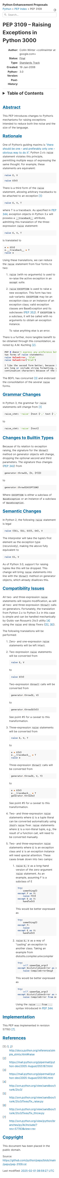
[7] (13, 1029)
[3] (36, 378)
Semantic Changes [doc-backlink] (22, 511)
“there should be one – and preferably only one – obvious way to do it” (29, 148)
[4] (48, 620)
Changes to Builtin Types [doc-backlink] (28, 437)
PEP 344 (47, 1008)
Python (7, 8)
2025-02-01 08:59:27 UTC (37, 1170)
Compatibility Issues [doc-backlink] (23, 588)
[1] (40, 195)
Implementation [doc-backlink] (19, 1016)
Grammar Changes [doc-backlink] (22, 394)
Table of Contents (25, 93)
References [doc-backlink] (14, 1037)
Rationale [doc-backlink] (12, 135)
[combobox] (29, 14)
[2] (34, 345)
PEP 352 (29, 312)
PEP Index (20, 8)
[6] (52, 624)
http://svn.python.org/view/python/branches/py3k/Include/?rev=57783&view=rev (32, 1124)
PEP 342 (9, 466)
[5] (47, 624)
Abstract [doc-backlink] (11, 107)
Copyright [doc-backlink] (13, 1137)
